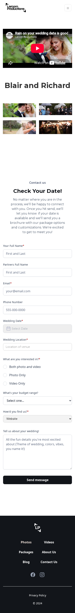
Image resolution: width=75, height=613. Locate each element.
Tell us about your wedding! (21, 431)
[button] (67, 7)
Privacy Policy (37, 595)
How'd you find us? (16, 411)
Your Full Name (13, 246)
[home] (15, 7)
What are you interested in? (21, 359)
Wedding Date (13, 321)
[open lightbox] (19, 110)
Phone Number (13, 302)
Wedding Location (15, 339)
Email (7, 283)
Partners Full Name (15, 264)
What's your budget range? (20, 393)
